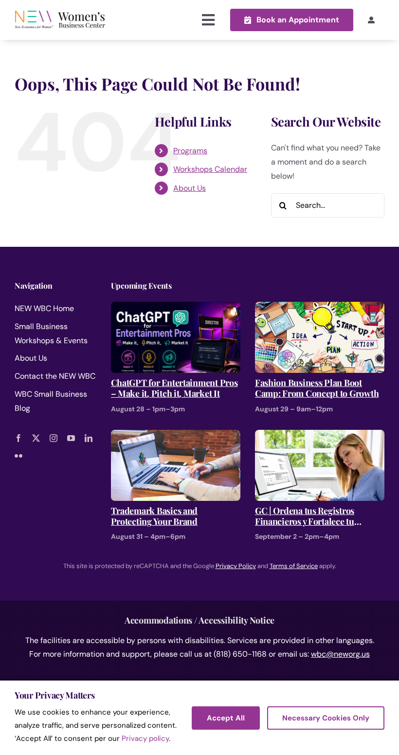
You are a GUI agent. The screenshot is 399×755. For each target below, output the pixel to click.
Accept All (226, 718)
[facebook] (18, 438)
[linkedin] (88, 438)
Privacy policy (145, 738)
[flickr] (18, 456)
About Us (189, 188)
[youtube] (71, 438)
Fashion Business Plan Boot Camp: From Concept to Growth (317, 388)
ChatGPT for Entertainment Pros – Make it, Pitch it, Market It (174, 388)
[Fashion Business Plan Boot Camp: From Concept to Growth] (319, 308)
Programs (190, 151)
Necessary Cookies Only (325, 718)
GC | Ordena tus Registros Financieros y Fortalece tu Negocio (304, 516)
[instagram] (53, 438)
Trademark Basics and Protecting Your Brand (154, 516)
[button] (291, 20)
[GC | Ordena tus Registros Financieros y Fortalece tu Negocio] (319, 436)
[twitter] (36, 438)
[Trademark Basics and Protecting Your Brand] (175, 436)
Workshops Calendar (210, 169)
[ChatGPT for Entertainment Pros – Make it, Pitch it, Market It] (175, 308)
